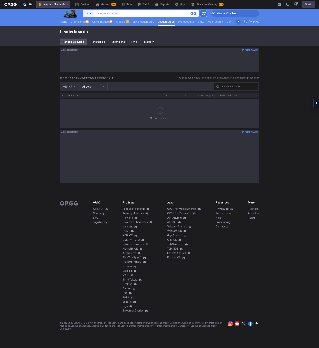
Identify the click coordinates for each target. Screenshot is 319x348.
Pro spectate (186, 21)
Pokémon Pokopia (133, 244)
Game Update (235, 21)
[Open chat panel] (316, 103)
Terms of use (223, 213)
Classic (122, 21)
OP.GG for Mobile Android (181, 208)
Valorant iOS (174, 230)
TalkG (126, 297)
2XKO (126, 275)
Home (63, 21)
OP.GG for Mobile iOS (179, 213)
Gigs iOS (172, 239)
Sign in (308, 4)
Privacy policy (224, 208)
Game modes (102, 21)
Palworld (128, 217)
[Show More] (279, 4)
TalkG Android (175, 244)
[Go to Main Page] (10, 4)
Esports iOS (174, 257)
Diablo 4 (127, 270)
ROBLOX (128, 235)
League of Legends (54, 4)
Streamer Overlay (133, 310)
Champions (79, 21)
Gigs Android (174, 235)
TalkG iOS (172, 248)
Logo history (100, 222)
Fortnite (127, 266)
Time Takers (130, 279)
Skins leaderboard (143, 21)
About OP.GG (100, 208)
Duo (125, 292)
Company (98, 213)
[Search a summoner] (193, 13)
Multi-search (215, 21)
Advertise (253, 213)
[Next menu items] (238, 21)
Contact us (222, 226)
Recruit (252, 217)
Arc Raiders (129, 253)
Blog (95, 217)
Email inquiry (223, 222)
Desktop (127, 284)
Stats (201, 21)
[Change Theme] (287, 4)
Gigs (125, 306)
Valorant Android (177, 226)
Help (218, 217)
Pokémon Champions (135, 222)
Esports (127, 301)
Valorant (128, 226)
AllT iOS (171, 222)
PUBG (126, 230)
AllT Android (174, 217)
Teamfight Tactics (133, 213)
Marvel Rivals (130, 248)
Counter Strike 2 (132, 261)
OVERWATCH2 (131, 239)
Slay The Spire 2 (132, 257)
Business (253, 208)
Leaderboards (166, 21)
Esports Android (176, 253)
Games (127, 288)
